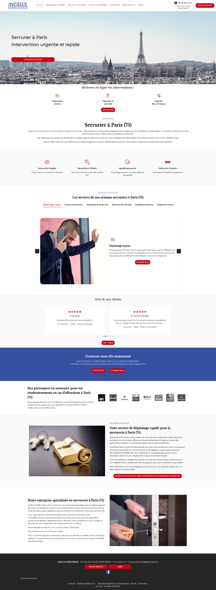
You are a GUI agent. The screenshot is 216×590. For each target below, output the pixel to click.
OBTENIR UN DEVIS (33, 59)
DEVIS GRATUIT (205, 5)
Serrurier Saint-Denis (29, 578)
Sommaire (142, 584)
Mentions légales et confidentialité (113, 584)
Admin (133, 584)
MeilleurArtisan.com (86, 584)
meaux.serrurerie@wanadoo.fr (143, 562)
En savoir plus (142, 262)
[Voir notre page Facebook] (108, 572)
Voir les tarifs (108, 110)
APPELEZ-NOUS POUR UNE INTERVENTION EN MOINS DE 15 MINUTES (147, 476)
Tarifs (119, 567)
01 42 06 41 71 (98, 370)
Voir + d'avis (108, 343)
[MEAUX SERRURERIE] (18, 5)
